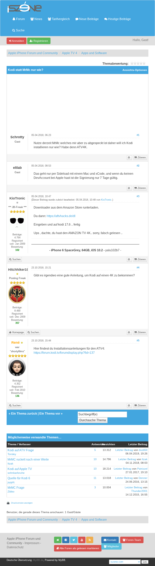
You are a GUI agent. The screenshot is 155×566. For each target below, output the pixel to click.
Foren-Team (133, 539)
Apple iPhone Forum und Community (33, 53)
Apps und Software (94, 53)
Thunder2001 (139, 491)
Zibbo (11, 491)
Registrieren (40, 40)
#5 (138, 340)
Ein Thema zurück (24, 413)
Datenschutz (15, 547)
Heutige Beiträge (119, 19)
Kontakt (111, 539)
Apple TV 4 (69, 53)
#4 (138, 267)
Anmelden (17, 40)
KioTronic (106, 199)
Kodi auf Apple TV (20, 469)
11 (95, 478)
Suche (20, 30)
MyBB (61, 560)
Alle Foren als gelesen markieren (79, 548)
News (38, 19)
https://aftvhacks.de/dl (61, 216)
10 (95, 459)
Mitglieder (113, 546)
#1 (138, 135)
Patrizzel (142, 468)
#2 (138, 165)
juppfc (11, 482)
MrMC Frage (16, 487)
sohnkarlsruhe (16, 472)
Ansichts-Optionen (134, 70)
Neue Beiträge (88, 19)
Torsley (12, 454)
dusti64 (143, 450)
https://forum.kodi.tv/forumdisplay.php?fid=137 (64, 352)
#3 (138, 196)
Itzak (10, 463)
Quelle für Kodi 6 (19, 478)
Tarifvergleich (60, 19)
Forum (20, 19)
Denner (143, 478)
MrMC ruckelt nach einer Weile (28, 459)
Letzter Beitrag (124, 450)
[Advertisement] (77, 105)
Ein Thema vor (49, 413)
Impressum (32, 543)
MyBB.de (38, 560)
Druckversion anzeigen (22, 503)
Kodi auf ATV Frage (21, 450)
